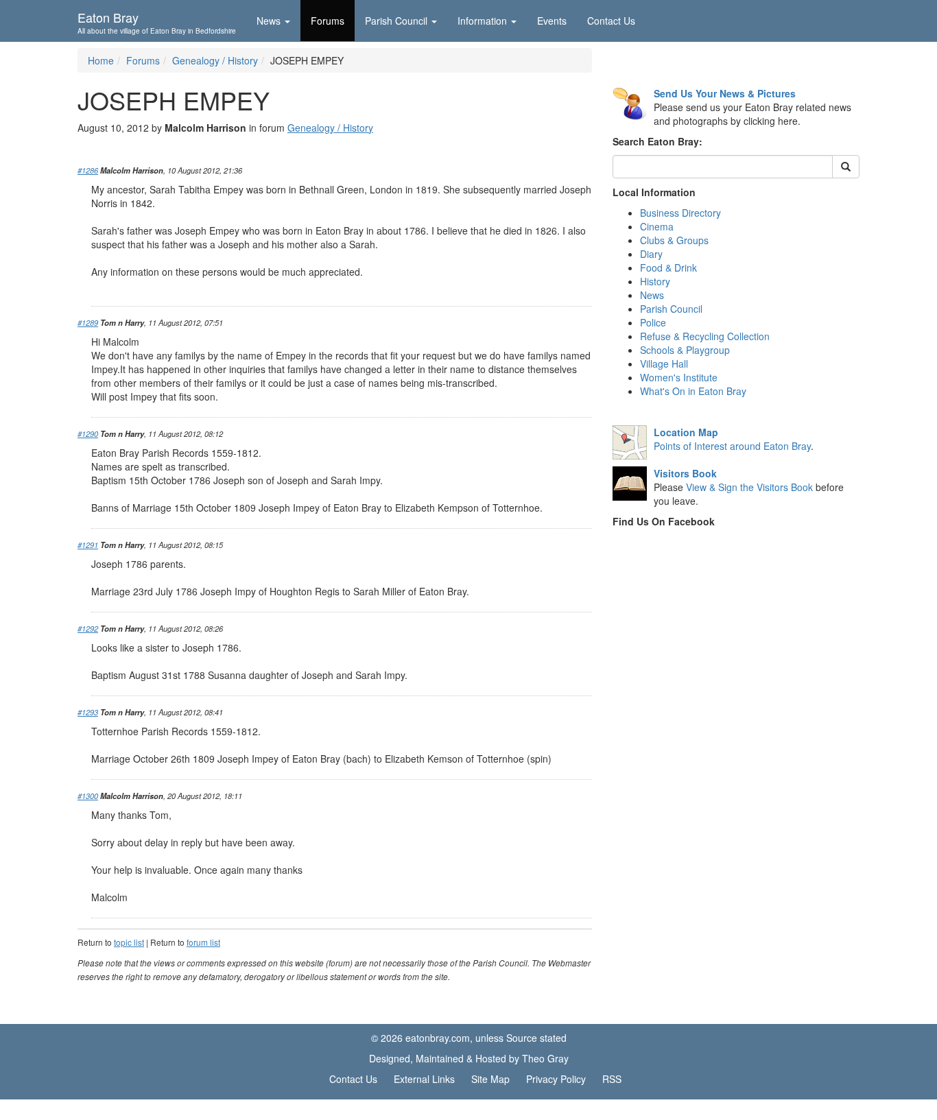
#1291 (88, 544)
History (655, 281)
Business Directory (680, 212)
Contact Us (611, 20)
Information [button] (482, 20)
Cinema (657, 226)
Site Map (490, 1079)
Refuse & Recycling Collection (705, 336)
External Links (424, 1079)
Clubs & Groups (674, 240)
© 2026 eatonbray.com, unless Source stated (469, 1038)
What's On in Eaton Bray (693, 391)
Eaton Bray (157, 21)
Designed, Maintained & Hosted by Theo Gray (469, 1058)
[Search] (845, 166)
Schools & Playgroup (685, 350)
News (652, 295)
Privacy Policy (556, 1079)
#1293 (88, 711)
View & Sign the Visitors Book (749, 487)
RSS (611, 1079)
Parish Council (671, 308)
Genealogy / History (215, 60)
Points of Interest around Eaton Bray (732, 446)
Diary (651, 254)
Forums (327, 20)
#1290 (88, 433)
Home (101, 60)
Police (653, 322)
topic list (129, 942)
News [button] (269, 20)
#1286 (88, 170)
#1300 (88, 795)
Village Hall (664, 363)
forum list (203, 942)
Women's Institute (678, 377)
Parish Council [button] (396, 20)
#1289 (88, 322)
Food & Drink (668, 267)
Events (552, 20)
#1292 (88, 628)
